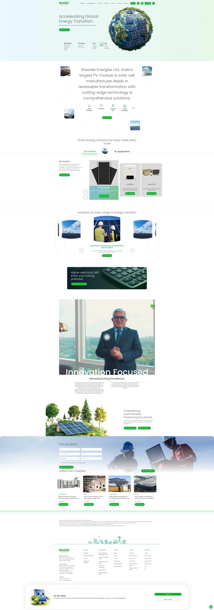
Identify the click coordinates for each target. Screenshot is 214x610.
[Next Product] (85, 197)
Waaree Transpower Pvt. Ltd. (103, 573)
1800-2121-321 (87, 524)
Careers (146, 553)
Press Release (148, 558)
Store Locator (148, 555)
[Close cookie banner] (187, 586)
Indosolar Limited (102, 570)
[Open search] (142, 3)
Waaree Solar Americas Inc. (102, 566)
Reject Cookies (168, 599)
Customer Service (133, 555)
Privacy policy (132, 561)
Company (82, 3)
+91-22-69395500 (68, 573)
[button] (64, 29)
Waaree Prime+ (148, 561)
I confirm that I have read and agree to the (72, 462)
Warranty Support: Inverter (133, 564)
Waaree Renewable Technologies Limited (103, 553)
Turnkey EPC (113, 109)
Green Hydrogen (124, 109)
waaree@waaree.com (95, 524)
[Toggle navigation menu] (153, 3)
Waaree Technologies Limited (103, 558)
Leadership (85, 553)
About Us (85, 558)
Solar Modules (89, 109)
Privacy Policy (82, 462)
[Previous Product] (85, 191)
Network (125, 3)
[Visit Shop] (138, 3)
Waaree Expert (148, 563)
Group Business (91, 3)
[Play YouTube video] (107, 337)
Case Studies (117, 561)
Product (99, 3)
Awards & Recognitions (88, 555)
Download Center (118, 563)
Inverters (101, 109)
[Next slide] (133, 108)
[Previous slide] (81, 108)
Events (115, 558)
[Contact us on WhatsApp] (211, 607)
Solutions (106, 3)
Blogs (115, 555)
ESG (145, 569)
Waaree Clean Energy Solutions (103, 562)
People (119, 3)
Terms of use (132, 558)
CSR (145, 566)
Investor (113, 3)
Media (115, 553)
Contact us (131, 553)
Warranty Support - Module (133, 568)
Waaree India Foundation (86, 561)
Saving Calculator (118, 566)
